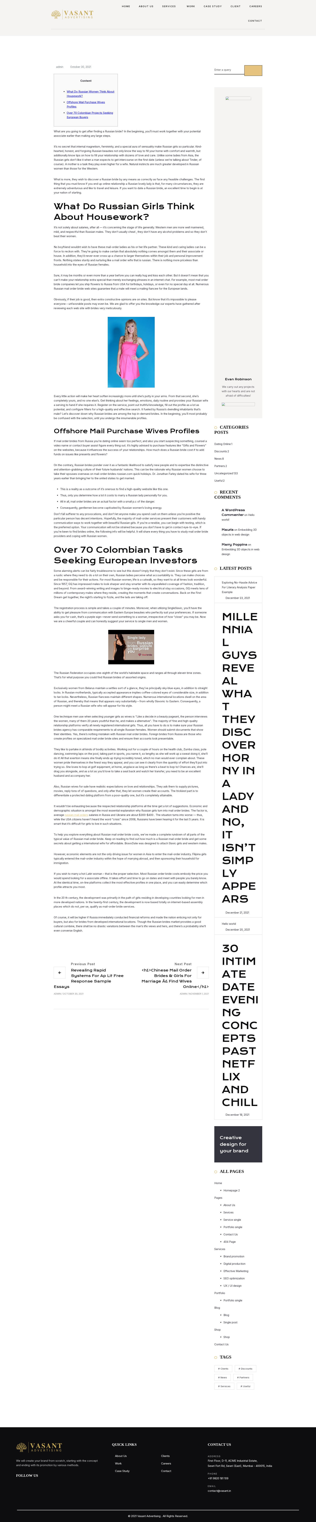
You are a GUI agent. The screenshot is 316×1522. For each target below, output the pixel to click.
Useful (218, 480)
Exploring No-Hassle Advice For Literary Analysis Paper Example (239, 587)
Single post (230, 1322)
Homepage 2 (231, 1190)
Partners (219, 466)
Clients (224, 1368)
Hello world (229, 923)
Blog (226, 1315)
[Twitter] (34, 1482)
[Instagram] (25, 1482)
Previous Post (83, 964)
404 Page (229, 1241)
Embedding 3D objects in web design (239, 532)
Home (126, 6)
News (218, 458)
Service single (232, 1219)
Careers (255, 6)
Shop (217, 1329)
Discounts (220, 451)
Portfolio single (232, 1227)
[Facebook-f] (17, 1482)
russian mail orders (76, 815)
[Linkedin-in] (43, 1482)
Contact (255, 20)
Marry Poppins (234, 544)
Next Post (183, 964)
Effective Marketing (235, 1271)
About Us (146, 6)
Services (169, 6)
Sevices (228, 1212)
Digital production (234, 1263)
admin (59, 66)
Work (191, 6)
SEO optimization (234, 1278)
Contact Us (230, 1234)
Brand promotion (233, 1256)
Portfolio (219, 1293)
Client (236, 6)
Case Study (213, 6)
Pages (218, 1197)
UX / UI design (232, 1285)
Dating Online (222, 444)
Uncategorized (223, 473)
